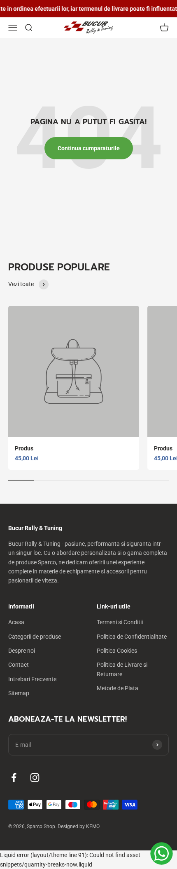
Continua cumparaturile (89, 148)
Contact (18, 664)
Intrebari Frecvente (32, 679)
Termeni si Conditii (120, 622)
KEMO (93, 826)
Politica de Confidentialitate (132, 636)
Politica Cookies (117, 650)
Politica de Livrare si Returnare (122, 669)
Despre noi (21, 650)
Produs (24, 448)
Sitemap (18, 693)
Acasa (16, 622)
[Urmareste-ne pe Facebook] (13, 777)
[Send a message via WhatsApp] (161, 853)
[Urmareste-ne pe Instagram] (34, 777)
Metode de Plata (117, 688)
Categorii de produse (34, 636)
